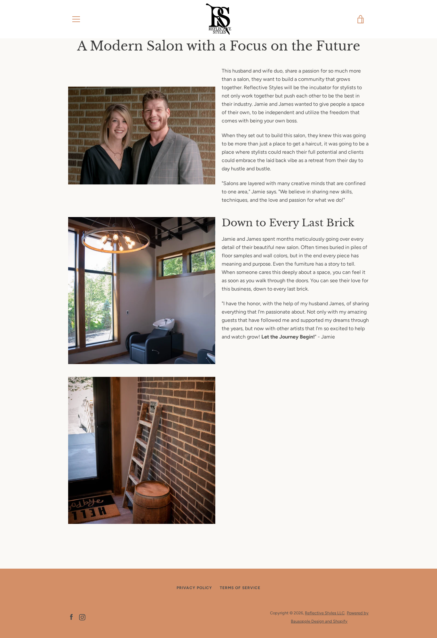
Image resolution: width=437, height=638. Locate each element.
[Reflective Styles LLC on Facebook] (71, 617)
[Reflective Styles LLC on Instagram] (82, 617)
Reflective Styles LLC (325, 613)
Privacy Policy (194, 588)
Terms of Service (240, 588)
